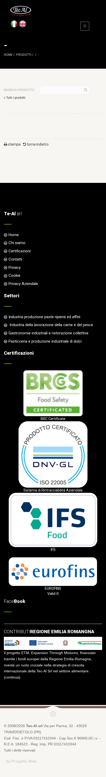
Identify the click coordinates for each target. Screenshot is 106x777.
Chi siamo (16, 242)
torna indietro (37, 144)
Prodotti (23, 55)
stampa (14, 144)
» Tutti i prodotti (14, 98)
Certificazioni (19, 251)
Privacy (14, 267)
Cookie (14, 275)
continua (12, 677)
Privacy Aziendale (23, 283)
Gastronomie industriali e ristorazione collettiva (48, 333)
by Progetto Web (21, 761)
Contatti (15, 259)
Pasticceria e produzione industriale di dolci (45, 341)
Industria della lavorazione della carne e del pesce (50, 325)
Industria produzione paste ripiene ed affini (44, 317)
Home (8, 55)
